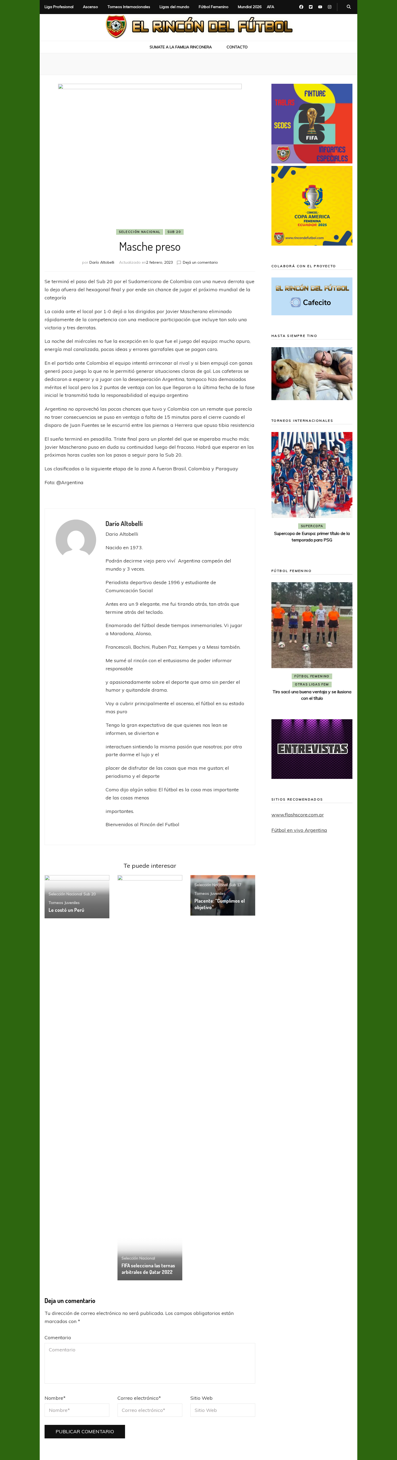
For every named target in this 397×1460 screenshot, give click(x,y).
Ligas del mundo (174, 6)
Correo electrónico (139, 1398)
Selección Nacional (139, 232)
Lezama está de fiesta (337, 691)
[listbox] (311, 492)
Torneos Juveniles (64, 902)
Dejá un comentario (200, 262)
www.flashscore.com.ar (297, 815)
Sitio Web (201, 1398)
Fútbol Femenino (213, 6)
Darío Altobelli (101, 262)
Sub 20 (174, 232)
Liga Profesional (59, 6)
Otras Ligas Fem (338, 684)
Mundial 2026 (249, 6)
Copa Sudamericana (297, 526)
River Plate (312, 534)
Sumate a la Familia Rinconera (181, 47)
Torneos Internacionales (128, 6)
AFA (270, 6)
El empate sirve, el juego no (312, 541)
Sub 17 (235, 884)
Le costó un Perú (66, 910)
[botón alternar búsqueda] (349, 7)
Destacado (336, 526)
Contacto (237, 47)
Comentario (58, 1337)
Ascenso (90, 6)
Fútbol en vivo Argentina (299, 830)
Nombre (55, 1398)
